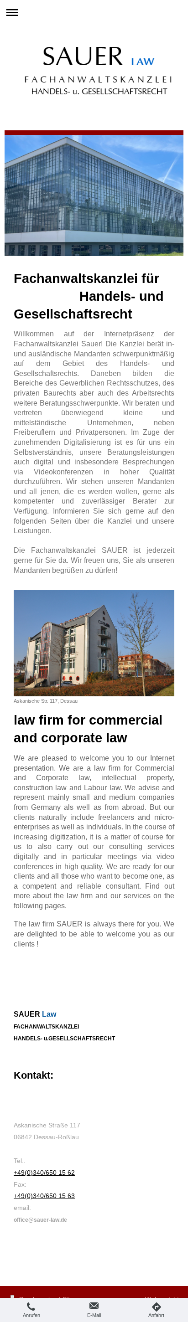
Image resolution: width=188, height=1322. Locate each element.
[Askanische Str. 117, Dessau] (94, 643)
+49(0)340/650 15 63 (44, 1195)
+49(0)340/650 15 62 (44, 1172)
